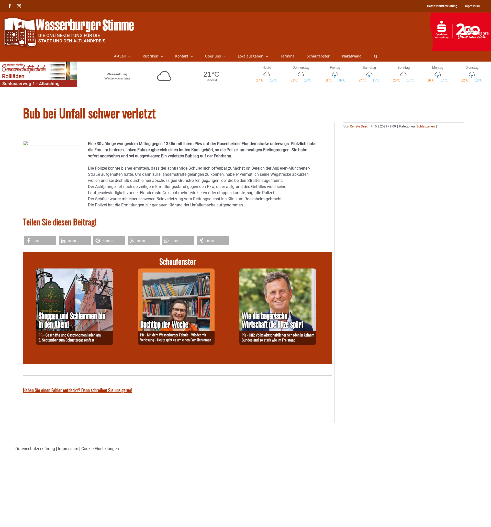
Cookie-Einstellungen (100, 448)
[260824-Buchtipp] (176, 271)
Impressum (68, 448)
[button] (375, 56)
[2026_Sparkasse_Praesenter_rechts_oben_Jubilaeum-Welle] (460, 15)
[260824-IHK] (277, 271)
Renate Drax (358, 126)
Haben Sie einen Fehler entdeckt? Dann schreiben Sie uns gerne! (77, 390)
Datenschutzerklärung (35, 448)
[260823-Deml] (74, 271)
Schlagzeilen (425, 126)
